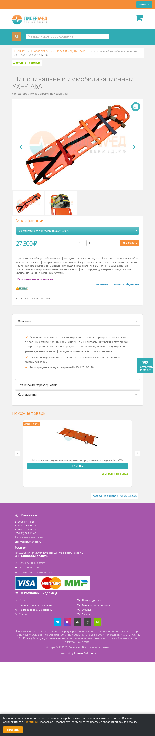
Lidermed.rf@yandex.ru (28, 541)
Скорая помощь (41, 51)
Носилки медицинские (70, 51)
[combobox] (68, 36)
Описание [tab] (24, 321)
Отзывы (86, 609)
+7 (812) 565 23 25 (25, 525)
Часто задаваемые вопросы (35, 609)
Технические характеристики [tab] (38, 385)
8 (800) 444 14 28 (25, 521)
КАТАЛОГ (144, 4)
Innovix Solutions (85, 653)
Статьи (23, 614)
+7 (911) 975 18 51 (25, 529)
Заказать (131, 242)
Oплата (86, 614)
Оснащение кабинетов (96, 604)
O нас (22, 600)
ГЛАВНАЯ (20, 51)
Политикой (31, 722)
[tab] (35, 278)
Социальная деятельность (35, 604)
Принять (13, 729)
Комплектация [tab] (28, 394)
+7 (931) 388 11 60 (25, 533)
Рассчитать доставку (146, 368)
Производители (91, 600)
